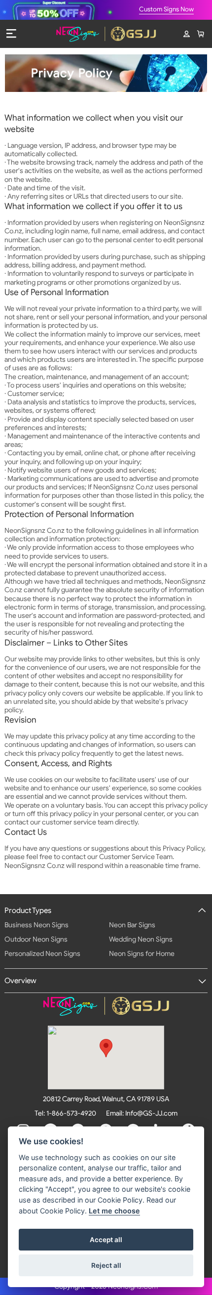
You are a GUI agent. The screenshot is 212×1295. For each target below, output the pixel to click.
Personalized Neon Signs (42, 954)
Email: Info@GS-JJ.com (141, 1113)
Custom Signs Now (166, 9)
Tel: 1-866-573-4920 (65, 1113)
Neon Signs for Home (142, 954)
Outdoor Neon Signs (36, 939)
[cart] (200, 34)
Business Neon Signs (36, 925)
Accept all (106, 1240)
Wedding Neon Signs (141, 939)
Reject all (106, 1265)
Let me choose (114, 1211)
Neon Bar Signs (132, 925)
